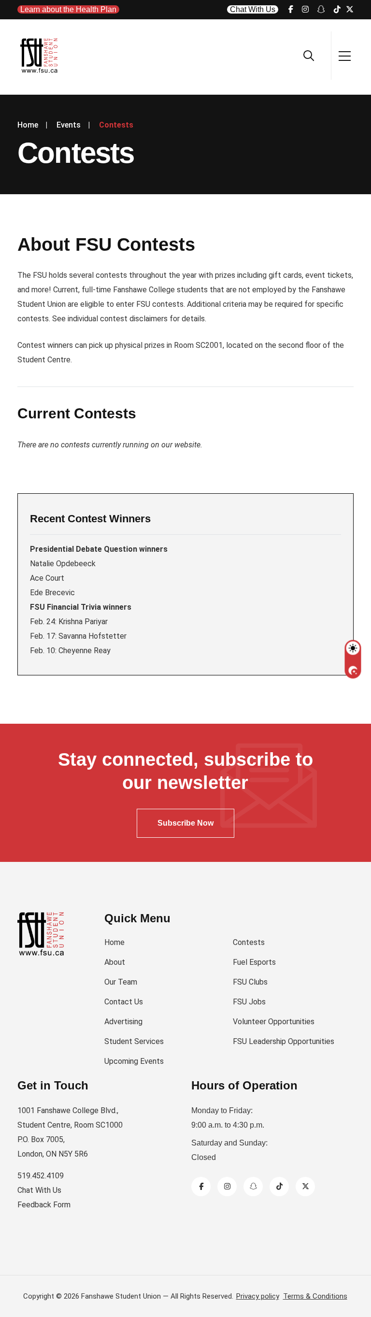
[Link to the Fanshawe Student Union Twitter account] (305, 1186)
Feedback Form (44, 1204)
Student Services (134, 1041)
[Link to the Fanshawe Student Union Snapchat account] (321, 9)
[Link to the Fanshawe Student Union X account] (350, 9)
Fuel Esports (254, 962)
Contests (249, 942)
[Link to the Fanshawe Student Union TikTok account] (337, 9)
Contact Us (123, 1001)
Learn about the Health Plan (68, 9)
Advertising (123, 1021)
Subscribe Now (185, 823)
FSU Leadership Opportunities (283, 1041)
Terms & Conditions (315, 1296)
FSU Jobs (249, 1001)
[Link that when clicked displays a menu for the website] (345, 55)
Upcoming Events (134, 1061)
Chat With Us (252, 9)
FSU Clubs (250, 982)
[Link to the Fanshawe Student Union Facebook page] (290, 9)
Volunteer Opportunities (273, 1021)
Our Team (120, 982)
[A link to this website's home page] (39, 55)
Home (114, 942)
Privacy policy (257, 1296)
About (114, 962)
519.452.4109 (40, 1175)
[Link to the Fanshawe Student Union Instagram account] (305, 9)
